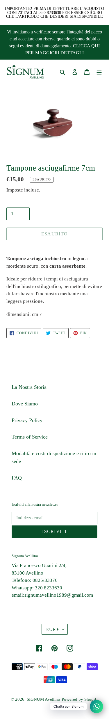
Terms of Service (30, 437)
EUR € (52, 629)
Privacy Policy (27, 420)
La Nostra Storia (29, 387)
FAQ (17, 478)
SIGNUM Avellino (43, 699)
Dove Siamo (25, 404)
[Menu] (99, 71)
